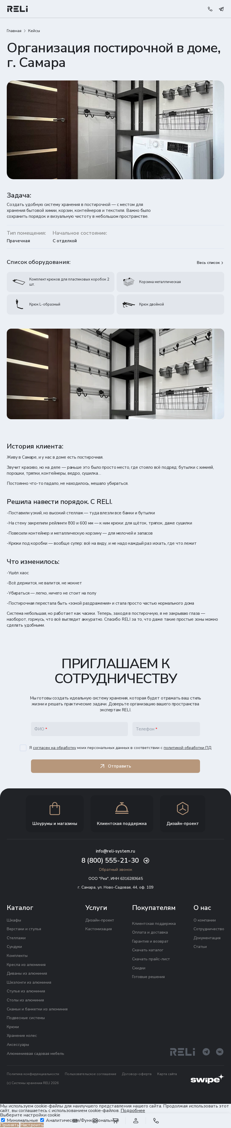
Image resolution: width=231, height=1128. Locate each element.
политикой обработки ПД (187, 747)
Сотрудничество (209, 929)
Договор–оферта (137, 1074)
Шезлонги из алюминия (29, 982)
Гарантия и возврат (150, 941)
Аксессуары (18, 1044)
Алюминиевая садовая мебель (35, 1053)
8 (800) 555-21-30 (110, 860)
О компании (205, 920)
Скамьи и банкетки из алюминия (37, 1009)
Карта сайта (167, 1074)
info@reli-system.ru (115, 851)
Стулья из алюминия (26, 991)
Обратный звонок (115, 869)
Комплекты (17, 955)
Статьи (200, 946)
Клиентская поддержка (154, 923)
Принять (9, 1125)
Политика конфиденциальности (33, 1074)
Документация (207, 938)
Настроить (32, 1125)
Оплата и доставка (150, 932)
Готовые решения (148, 976)
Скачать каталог (147, 950)
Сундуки (14, 946)
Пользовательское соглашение (90, 1074)
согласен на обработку (54, 747)
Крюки (13, 1027)
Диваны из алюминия (27, 973)
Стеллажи (16, 938)
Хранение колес (22, 1035)
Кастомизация (98, 929)
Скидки (138, 968)
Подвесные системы (26, 1018)
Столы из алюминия (25, 1000)
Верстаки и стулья (24, 929)
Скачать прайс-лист (151, 959)
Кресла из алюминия (26, 964)
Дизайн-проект (99, 920)
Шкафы (14, 920)
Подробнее (133, 1110)
